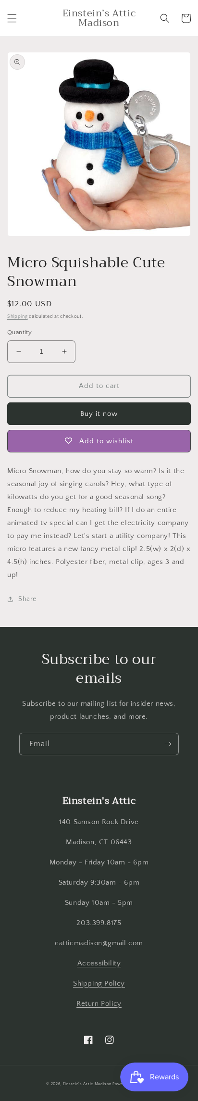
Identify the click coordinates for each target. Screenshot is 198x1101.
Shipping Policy (99, 983)
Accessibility (99, 963)
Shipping (17, 316)
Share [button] (27, 599)
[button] (12, 18)
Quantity (19, 332)
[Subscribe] (167, 744)
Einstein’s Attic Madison (87, 1084)
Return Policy (99, 1004)
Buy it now (99, 414)
